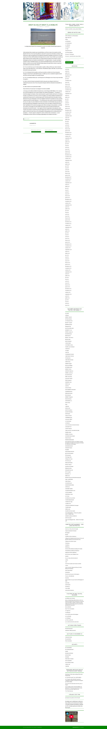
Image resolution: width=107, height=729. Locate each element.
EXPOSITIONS (68, 655)
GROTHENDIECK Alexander (70, 389)
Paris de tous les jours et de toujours (72, 574)
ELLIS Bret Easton (68, 374)
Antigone (67, 315)
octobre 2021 (67, 91)
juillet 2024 (67, 76)
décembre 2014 (68, 244)
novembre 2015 (68, 223)
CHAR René (67, 348)
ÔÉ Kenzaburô (68, 455)
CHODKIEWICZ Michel (69, 354)
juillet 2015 (67, 231)
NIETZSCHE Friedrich (69, 453)
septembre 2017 (68, 182)
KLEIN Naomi (67, 413)
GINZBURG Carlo (68, 382)
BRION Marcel (68, 335)
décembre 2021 (68, 87)
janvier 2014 (67, 264)
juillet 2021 (67, 97)
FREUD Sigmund (68, 380)
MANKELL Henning (68, 434)
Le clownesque (68, 421)
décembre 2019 (68, 132)
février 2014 (67, 262)
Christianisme (67, 357)
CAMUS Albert (68, 343)
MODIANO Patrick (68, 447)
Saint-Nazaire (67, 584)
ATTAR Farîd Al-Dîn (68, 320)
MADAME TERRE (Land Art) (70, 630)
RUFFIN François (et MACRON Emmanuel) (73, 477)
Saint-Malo (67, 582)
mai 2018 (67, 167)
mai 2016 (67, 212)
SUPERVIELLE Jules (69, 494)
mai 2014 (67, 257)
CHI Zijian (67, 350)
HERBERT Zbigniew (69, 397)
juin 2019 (67, 143)
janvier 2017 (67, 197)
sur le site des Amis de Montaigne (71, 614)
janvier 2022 (67, 86)
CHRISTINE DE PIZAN (69, 359)
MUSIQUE (67, 656)
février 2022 (67, 84)
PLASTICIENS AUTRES (69, 662)
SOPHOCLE (67, 486)
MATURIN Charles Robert (70, 436)
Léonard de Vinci (68, 50)
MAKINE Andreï (68, 432)
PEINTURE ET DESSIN (69, 658)
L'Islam (66, 39)
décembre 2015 (68, 221)
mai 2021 (67, 100)
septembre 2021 (68, 93)
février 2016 (67, 218)
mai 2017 (67, 190)
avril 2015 (67, 236)
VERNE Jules (67, 509)
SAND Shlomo (68, 481)
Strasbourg (67, 586)
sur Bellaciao (67, 612)
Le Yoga (66, 48)
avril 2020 (67, 125)
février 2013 (67, 284)
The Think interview (69, 691)
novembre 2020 (68, 112)
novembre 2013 (68, 268)
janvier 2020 (67, 130)
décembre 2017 (68, 177)
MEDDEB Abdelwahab (69, 439)
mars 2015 (67, 238)
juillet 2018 (67, 164)
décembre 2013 (68, 266)
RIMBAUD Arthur (68, 468)
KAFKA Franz (67, 408)
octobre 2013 (67, 270)
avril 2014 (67, 258)
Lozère (66, 565)
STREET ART (67, 664)
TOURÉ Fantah (68, 507)
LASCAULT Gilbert (68, 419)
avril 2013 (67, 281)
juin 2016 (67, 210)
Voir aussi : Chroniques (69, 54)
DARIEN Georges (68, 363)
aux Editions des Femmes (70, 598)
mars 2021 (67, 104)
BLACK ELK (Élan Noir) (69, 328)
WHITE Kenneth (68, 517)
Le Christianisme (68, 43)
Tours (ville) (67, 588)
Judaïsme (67, 406)
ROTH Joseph (68, 471)
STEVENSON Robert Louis (70, 490)
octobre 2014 (67, 247)
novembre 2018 (68, 156)
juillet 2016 (67, 208)
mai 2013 (67, 279)
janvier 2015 (67, 242)
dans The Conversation (69, 608)
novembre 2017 (68, 179)
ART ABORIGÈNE (68, 647)
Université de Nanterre (69, 590)
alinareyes (47, 26)
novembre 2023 (68, 80)
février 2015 (67, 240)
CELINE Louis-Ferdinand (69, 346)
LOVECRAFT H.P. (68, 426)
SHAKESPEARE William (69, 484)
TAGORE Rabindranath (69, 499)
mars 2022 (67, 82)
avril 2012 (67, 303)
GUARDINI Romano (68, 391)
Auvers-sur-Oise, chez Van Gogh (71, 528)
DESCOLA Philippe (68, 365)
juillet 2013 (67, 275)
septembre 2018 (68, 160)
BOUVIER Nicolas (68, 333)
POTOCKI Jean (68, 460)
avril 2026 (67, 69)
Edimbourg (67, 546)
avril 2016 (67, 214)
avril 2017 (67, 192)
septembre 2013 (68, 271)
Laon (66, 561)
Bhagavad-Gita (68, 326)
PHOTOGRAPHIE (68, 660)
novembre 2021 (68, 89)
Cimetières (67, 545)
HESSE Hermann (68, 398)
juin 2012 (67, 299)
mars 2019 (67, 149)
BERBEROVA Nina (68, 324)
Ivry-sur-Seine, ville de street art (71, 558)
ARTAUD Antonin (68, 318)
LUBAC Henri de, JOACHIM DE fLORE (72, 430)
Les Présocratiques (69, 52)
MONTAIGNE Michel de (69, 451)
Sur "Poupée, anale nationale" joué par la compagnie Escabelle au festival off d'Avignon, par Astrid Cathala (74, 680)
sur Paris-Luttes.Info (69, 619)
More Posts (33, 125)
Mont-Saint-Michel (68, 570)
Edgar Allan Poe (68, 37)
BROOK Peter (67, 339)
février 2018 (67, 173)
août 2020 (67, 117)
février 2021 (67, 106)
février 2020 (67, 128)
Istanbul (66, 556)
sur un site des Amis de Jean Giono (72, 621)
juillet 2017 (67, 186)
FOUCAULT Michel (68, 378)
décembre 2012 (68, 288)
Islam (66, 404)
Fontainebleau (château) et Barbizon (72, 550)
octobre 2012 (67, 292)
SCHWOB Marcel (68, 483)
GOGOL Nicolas (68, 387)
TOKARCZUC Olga (68, 501)
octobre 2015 (67, 225)
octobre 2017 (67, 180)
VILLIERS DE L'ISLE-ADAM (70, 511)
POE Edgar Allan (68, 457)
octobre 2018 (67, 158)
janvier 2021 (67, 108)
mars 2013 (67, 283)
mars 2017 (67, 193)
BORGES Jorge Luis (69, 331)
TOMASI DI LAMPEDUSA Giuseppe (71, 505)
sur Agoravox (67, 610)
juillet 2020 (67, 119)
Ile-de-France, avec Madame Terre (71, 554)
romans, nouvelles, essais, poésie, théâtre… (73, 28)
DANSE (66, 651)
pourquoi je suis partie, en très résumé (72, 697)
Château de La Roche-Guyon (70, 541)
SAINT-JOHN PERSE (69, 479)
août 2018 (67, 162)
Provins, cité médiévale (69, 576)
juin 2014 (67, 255)
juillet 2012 (67, 297)
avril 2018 (67, 169)
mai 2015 (67, 234)
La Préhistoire (68, 41)
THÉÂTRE (67, 666)
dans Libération (68, 606)
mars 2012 (67, 305)
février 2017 (67, 195)
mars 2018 (67, 171)
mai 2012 (67, 301)
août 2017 (67, 184)
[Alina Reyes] (53, 11)
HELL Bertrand (68, 395)
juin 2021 (67, 99)
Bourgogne (67, 532)
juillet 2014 (67, 253)
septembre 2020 (68, 115)
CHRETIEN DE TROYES (69, 356)
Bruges (66, 534)
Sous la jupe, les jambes (36, 131)
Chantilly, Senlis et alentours (70, 536)
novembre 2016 (68, 201)
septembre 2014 (68, 249)
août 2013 (67, 273)
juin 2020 (67, 121)
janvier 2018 (67, 175)
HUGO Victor (67, 402)
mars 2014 (67, 260)
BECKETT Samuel (68, 322)
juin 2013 (67, 277)
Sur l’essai (67, 496)
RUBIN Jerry (67, 475)
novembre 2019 (68, 134)
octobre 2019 (67, 136)
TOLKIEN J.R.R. (68, 503)
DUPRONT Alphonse (69, 371)
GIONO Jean (67, 384)
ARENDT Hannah (68, 317)
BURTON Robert (68, 341)
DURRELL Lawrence (69, 372)
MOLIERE (67, 449)
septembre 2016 (68, 205)
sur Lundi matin (68, 616)
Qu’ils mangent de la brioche (51, 131)
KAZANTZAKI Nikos (69, 411)
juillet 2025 (67, 73)
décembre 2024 (68, 74)
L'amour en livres (68, 415)
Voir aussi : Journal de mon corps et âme (73, 56)
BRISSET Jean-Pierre (69, 337)
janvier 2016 (67, 219)
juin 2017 (67, 188)
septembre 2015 (68, 227)
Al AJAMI (67, 313)
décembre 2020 (68, 110)
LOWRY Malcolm (68, 428)
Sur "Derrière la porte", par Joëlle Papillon (73, 677)
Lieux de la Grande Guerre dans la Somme (73, 563)
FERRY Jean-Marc (68, 376)
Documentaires (68, 639)
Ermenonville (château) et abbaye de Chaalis (73, 548)
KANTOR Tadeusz (68, 410)
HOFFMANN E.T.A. (68, 400)
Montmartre (67, 572)
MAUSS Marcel (68, 437)
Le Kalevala (67, 46)
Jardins (66, 559)
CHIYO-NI (67, 352)
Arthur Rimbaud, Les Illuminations (71, 35)
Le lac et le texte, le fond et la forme (72, 424)
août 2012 (67, 296)
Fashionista (75, 727)
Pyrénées (67, 577)
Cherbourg (67, 543)
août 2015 (67, 229)
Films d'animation (68, 640)
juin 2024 (67, 78)
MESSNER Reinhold (69, 445)
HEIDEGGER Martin (68, 393)
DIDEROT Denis (68, 369)
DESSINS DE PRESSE (69, 653)
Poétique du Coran (68, 458)
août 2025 (67, 71)
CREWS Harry (67, 361)
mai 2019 (67, 145)
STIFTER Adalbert (68, 492)
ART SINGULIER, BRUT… (69, 649)
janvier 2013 (67, 286)
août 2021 (67, 95)
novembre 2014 (68, 245)
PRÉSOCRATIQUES (68, 462)
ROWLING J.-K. (68, 473)
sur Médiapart (68, 618)
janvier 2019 (67, 153)
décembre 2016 (68, 199)
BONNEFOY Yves (68, 330)
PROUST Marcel (68, 464)
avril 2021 (67, 102)
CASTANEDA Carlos (69, 344)
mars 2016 (67, 216)
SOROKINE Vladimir (69, 488)
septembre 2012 (68, 294)
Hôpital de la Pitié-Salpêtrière (70, 552)
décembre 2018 (68, 154)
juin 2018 (67, 166)
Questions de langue (69, 466)
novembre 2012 (68, 290)
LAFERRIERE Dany (68, 417)
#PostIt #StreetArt (69, 628)
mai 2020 (67, 123)
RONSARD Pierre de (69, 470)
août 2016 (67, 206)
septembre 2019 (68, 138)
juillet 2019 (67, 141)
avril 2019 (67, 147)
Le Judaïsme (67, 45)
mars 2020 (67, 126)
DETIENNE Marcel (68, 367)
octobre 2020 (67, 113)
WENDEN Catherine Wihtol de (71, 515)
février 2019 (67, 151)
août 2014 (67, 251)
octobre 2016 (67, 203)
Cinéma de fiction (68, 637)
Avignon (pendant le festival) (70, 530)
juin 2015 (67, 232)
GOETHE (67, 385)
